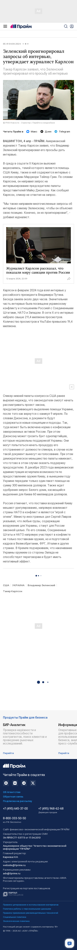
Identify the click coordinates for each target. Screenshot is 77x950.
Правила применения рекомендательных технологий (30, 913)
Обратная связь (13, 796)
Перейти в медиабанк (43, 122)
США (6, 585)
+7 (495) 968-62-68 (51, 810)
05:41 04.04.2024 (12, 44)
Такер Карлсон (12, 591)
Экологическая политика (16, 921)
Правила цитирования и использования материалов (30, 904)
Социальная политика (14, 917)
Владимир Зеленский (41, 585)
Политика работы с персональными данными (27, 908)
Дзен (48, 131)
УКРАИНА (18, 585)
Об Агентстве (11, 792)
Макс (34, 131)
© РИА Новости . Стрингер (16, 122)
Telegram (64, 131)
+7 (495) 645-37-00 (15, 808)
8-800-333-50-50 (14, 820)
